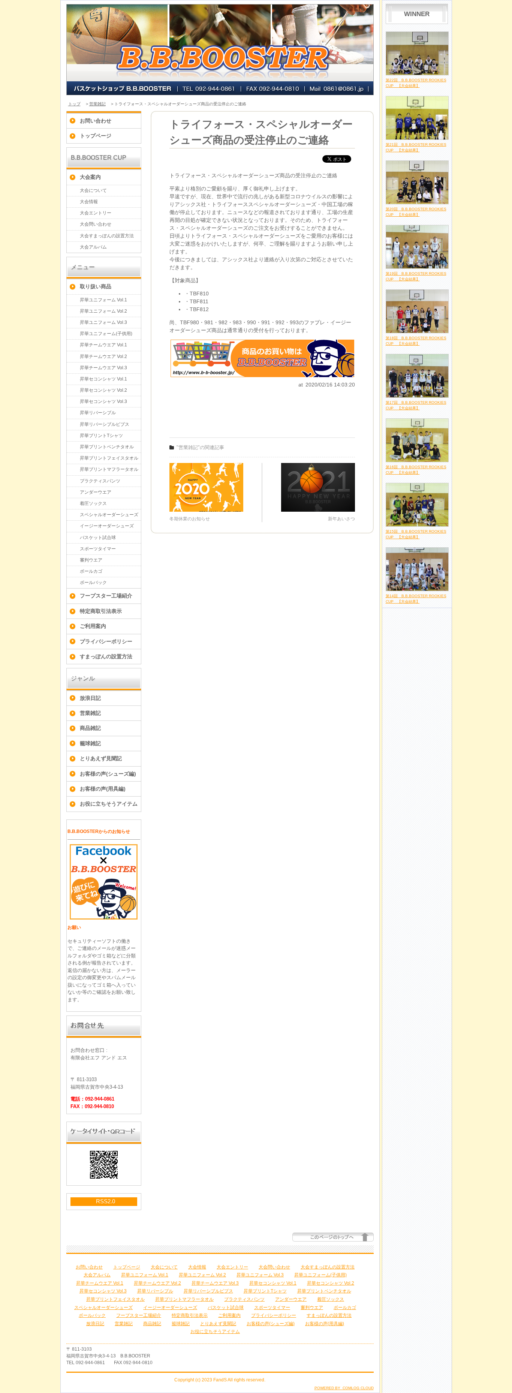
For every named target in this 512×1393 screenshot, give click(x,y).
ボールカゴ (91, 571)
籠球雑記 (90, 743)
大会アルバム (93, 247)
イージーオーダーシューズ (107, 526)
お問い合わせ (95, 121)
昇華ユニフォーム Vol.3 (103, 322)
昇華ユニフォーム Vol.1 (103, 300)
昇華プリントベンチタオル (107, 446)
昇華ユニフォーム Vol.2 (103, 311)
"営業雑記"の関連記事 (200, 447)
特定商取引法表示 (101, 611)
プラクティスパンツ (100, 481)
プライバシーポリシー (106, 641)
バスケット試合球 (98, 537)
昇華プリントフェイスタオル (109, 458)
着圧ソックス (93, 503)
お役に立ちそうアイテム (109, 804)
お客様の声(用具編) (103, 789)
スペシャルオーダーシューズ (109, 514)
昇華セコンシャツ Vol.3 (103, 401)
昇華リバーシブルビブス (104, 424)
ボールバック (93, 582)
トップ (74, 104)
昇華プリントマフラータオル (109, 469)
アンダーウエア (95, 492)
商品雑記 (90, 728)
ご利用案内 (93, 626)
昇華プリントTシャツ (101, 435)
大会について (93, 190)
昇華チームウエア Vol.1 (103, 345)
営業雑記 (97, 104)
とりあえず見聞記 (101, 758)
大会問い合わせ (95, 224)
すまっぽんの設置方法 (106, 656)
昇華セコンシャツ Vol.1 (103, 379)
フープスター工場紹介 (106, 596)
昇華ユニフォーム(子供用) (106, 333)
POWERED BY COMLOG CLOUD (344, 1388)
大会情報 (89, 201)
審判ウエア (91, 560)
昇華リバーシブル (98, 412)
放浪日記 (90, 698)
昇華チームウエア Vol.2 (103, 356)
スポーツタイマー (98, 548)
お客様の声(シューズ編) (108, 774)
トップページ (95, 136)
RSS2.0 (105, 1201)
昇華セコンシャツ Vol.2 (103, 390)
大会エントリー (95, 213)
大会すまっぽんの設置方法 (107, 235)
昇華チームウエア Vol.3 (103, 367)
